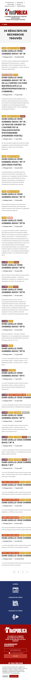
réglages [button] (5, 676)
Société (10, 217)
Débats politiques (13, 48)
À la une (4, 262)
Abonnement (20, 2)
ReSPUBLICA (25, 412)
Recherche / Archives (9, 6)
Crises (4, 48)
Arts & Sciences (7, 75)
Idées (10, 287)
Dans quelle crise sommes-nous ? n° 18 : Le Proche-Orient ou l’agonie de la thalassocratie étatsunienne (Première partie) (14, 127)
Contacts (19, 4)
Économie (12, 370)
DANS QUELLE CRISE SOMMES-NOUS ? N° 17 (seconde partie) (13, 162)
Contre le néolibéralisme (17, 395)
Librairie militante (21, 6)
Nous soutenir (11, 4)
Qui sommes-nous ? (9, 2)
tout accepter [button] (13, 676)
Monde (22, 48)
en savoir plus (15, 673)
